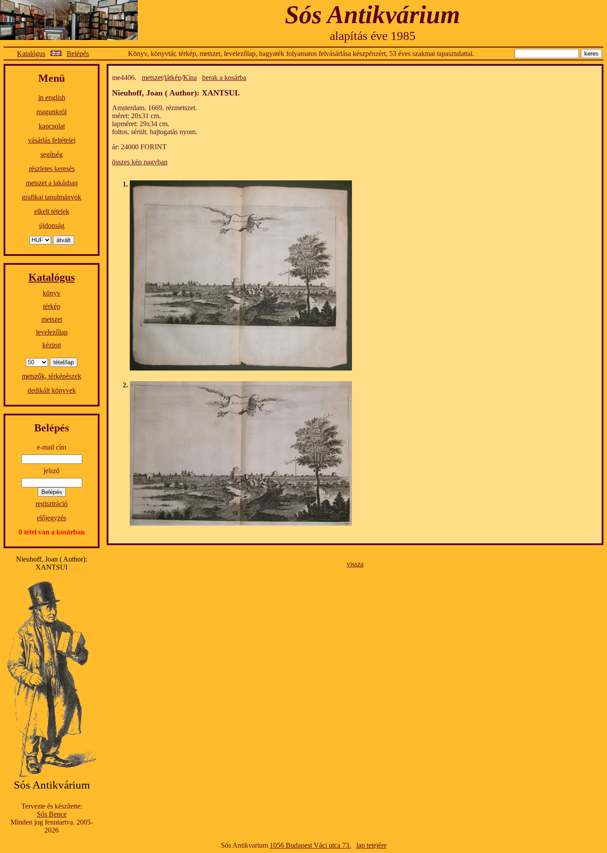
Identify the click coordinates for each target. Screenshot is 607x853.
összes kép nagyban (140, 162)
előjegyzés (51, 518)
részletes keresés (52, 168)
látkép (172, 77)
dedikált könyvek (52, 390)
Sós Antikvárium (372, 14)
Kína (190, 77)
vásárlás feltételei (52, 140)
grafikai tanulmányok (51, 197)
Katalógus (31, 53)
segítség (51, 154)
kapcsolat (52, 126)
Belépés (78, 53)
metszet (51, 319)
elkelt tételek (51, 211)
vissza (355, 564)
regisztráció (52, 503)
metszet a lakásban (52, 183)
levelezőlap (52, 332)
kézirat (51, 345)
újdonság (51, 225)
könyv (51, 293)
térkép (51, 306)
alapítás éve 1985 (372, 36)
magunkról (51, 112)
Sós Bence (52, 814)
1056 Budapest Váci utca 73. (310, 845)
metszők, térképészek (51, 376)
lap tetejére (371, 845)
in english (51, 97)
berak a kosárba (224, 77)
